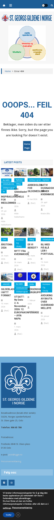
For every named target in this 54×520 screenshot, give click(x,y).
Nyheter (19, 180)
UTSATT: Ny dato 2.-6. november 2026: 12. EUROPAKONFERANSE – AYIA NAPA (20, 307)
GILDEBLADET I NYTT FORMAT (7, 292)
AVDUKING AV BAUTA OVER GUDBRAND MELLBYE (47, 301)
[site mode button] (45, 5)
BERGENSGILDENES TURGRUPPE (34, 291)
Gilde (31, 284)
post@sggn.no (15, 454)
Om (4, 239)
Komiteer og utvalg (20, 243)
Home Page (27, 146)
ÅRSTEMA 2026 (6, 246)
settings (7, 507)
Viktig (18, 184)
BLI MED (6, 180)
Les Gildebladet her (20, 192)
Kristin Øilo (45, 214)
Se (4, 191)
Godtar (9, 515)
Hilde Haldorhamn (6, 223)
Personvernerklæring (11, 461)
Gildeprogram (9, 187)
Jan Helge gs (33, 311)
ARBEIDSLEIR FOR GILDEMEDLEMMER (34, 188)
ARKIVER (6, 284)
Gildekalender (9, 184)
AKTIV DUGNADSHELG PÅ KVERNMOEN (47, 190)
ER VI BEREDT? (33, 246)
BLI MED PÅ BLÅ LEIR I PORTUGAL (47, 249)
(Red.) (33, 203)
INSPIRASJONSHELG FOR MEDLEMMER (7, 199)
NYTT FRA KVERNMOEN (20, 253)
